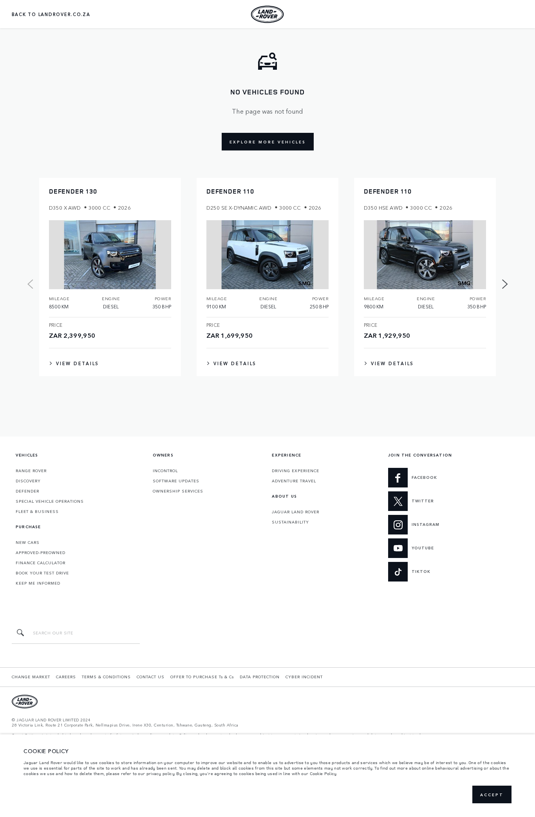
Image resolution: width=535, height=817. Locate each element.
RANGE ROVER (31, 470)
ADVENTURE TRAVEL (294, 481)
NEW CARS (28, 542)
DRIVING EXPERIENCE (295, 470)
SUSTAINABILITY (290, 522)
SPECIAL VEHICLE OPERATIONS (50, 501)
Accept (492, 794)
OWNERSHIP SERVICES (178, 491)
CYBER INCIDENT (304, 676)
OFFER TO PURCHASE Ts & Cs (202, 676)
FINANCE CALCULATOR (40, 562)
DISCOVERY (28, 481)
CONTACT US (150, 676)
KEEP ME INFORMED (38, 583)
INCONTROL (165, 470)
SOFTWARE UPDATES (176, 481)
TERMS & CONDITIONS (106, 676)
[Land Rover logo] (267, 14)
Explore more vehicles (268, 142)
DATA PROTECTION (260, 676)
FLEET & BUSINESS (37, 511)
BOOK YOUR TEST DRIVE (42, 573)
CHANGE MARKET (31, 676)
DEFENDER (27, 491)
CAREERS (66, 676)
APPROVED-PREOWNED (40, 552)
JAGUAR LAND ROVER (295, 511)
